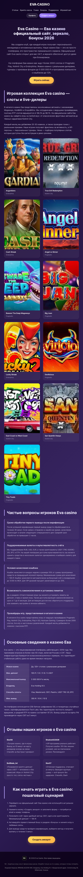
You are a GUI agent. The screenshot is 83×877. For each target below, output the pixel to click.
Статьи (15, 10)
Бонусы (43, 10)
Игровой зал (65, 10)
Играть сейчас (41, 80)
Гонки (36, 10)
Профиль (32, 15)
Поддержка (54, 10)
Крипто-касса (26, 10)
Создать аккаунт (48, 15)
